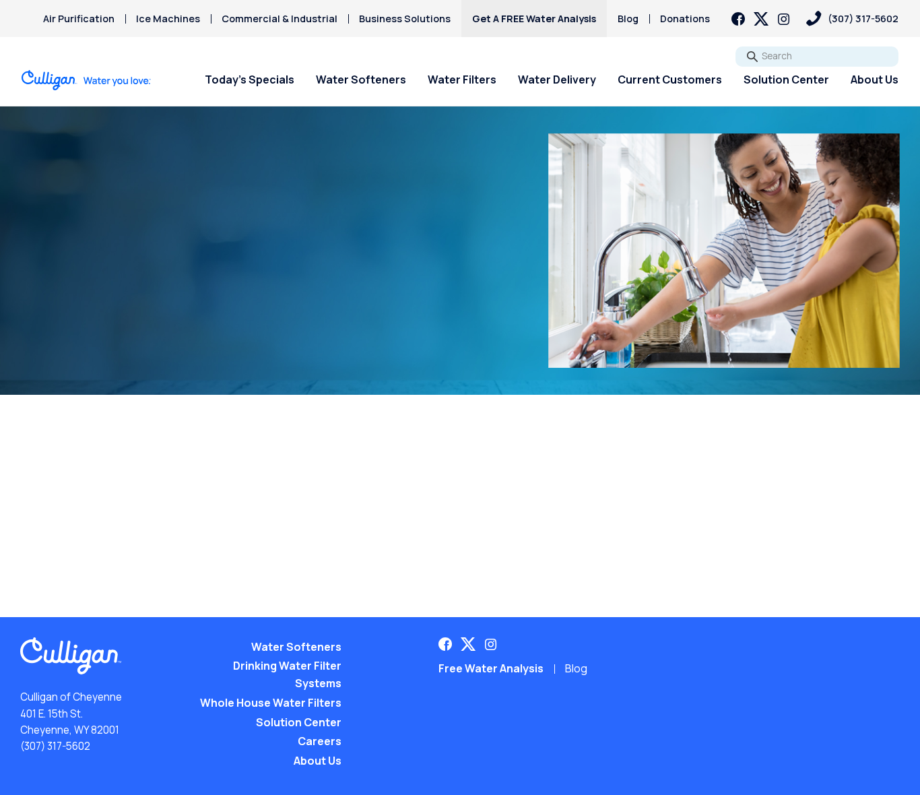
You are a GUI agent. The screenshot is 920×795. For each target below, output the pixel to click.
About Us (874, 79)
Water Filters (462, 79)
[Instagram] (784, 19)
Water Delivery (557, 79)
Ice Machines (168, 18)
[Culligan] (87, 80)
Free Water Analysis (491, 668)
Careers (319, 741)
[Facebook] (738, 19)
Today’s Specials (249, 79)
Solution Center (786, 79)
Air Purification (78, 18)
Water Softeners (361, 79)
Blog (628, 18)
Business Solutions (405, 18)
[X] (761, 19)
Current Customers (670, 79)
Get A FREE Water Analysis (534, 18)
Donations (685, 18)
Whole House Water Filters (270, 702)
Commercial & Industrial (279, 18)
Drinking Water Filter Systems (287, 674)
